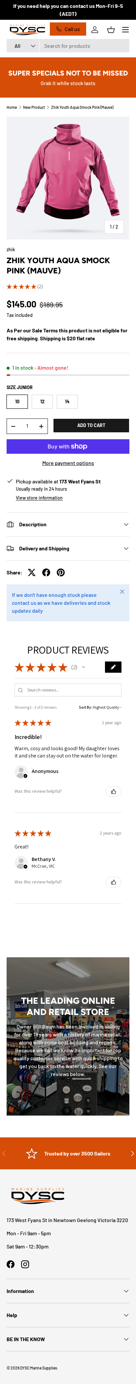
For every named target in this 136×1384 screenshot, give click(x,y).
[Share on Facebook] (46, 572)
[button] (111, 29)
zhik (11, 249)
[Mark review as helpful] (113, 791)
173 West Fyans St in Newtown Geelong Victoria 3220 (67, 1220)
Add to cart (91, 425)
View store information (39, 498)
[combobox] (68, 45)
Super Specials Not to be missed (68, 73)
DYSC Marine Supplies (38, 1368)
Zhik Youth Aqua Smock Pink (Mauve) (82, 107)
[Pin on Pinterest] (60, 572)
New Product (34, 107)
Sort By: (85, 707)
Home (12, 107)
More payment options (68, 463)
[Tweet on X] (31, 572)
